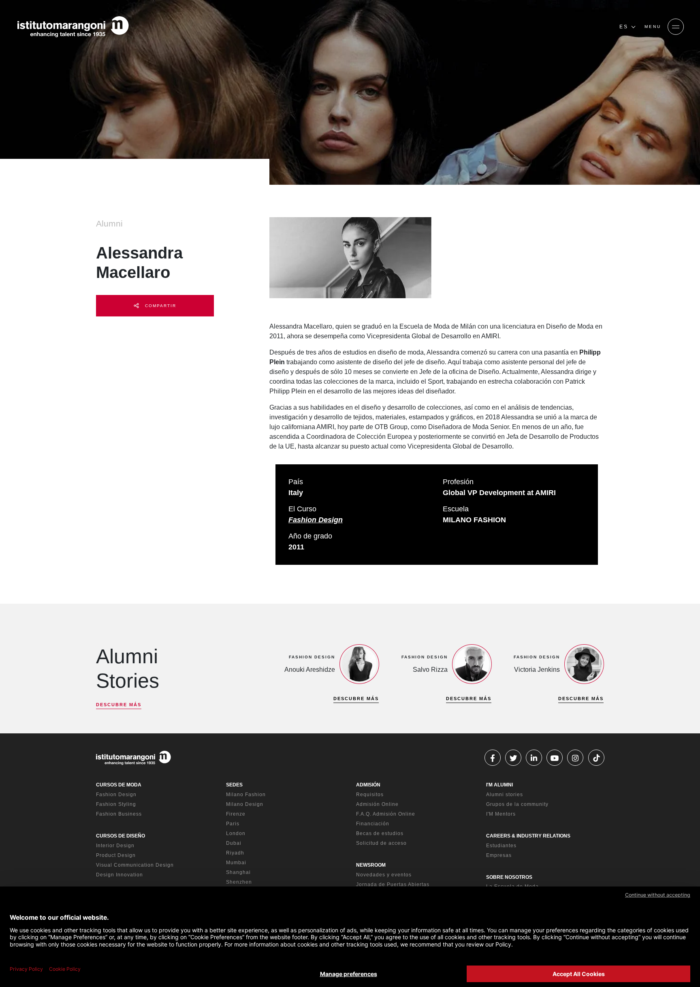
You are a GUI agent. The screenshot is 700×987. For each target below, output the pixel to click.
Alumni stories (504, 794)
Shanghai (238, 872)
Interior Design (115, 845)
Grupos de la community (517, 804)
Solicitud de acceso (381, 843)
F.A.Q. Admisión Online (385, 814)
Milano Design (244, 804)
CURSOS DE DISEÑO (120, 836)
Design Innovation (119, 875)
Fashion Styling (116, 804)
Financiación (372, 824)
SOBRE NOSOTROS (509, 877)
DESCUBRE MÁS (118, 704)
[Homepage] (73, 26)
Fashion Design (315, 520)
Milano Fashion (246, 794)
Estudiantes (501, 845)
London (235, 833)
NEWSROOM (371, 865)
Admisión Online (377, 804)
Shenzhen (239, 882)
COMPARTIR (159, 305)
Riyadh (235, 853)
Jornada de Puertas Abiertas (392, 884)
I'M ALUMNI (499, 785)
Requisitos (370, 794)
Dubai (233, 843)
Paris (232, 824)
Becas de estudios (379, 833)
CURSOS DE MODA (118, 785)
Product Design (116, 855)
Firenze (235, 814)
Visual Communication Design (135, 865)
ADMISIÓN (368, 785)
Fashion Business (119, 814)
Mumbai (236, 862)
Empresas (499, 855)
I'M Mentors (501, 814)
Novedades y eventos (384, 875)
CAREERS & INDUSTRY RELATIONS (528, 836)
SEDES (234, 785)
